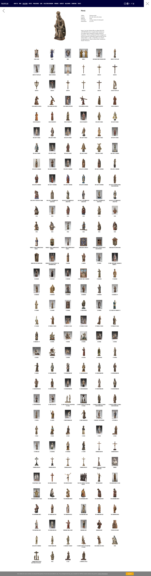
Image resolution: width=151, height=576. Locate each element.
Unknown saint (84, 530)
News (20, 3)
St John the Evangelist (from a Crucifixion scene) (99, 405)
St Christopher (84, 310)
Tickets (79, 3)
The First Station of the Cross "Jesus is (84, 483)
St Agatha (68, 263)
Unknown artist (92, 15)
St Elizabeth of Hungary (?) (114, 310)
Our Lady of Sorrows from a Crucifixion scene (115, 185)
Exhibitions (74, 3)
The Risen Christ (99, 483)
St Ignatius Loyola (83, 561)
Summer (114, 467)
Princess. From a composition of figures (36, 248)
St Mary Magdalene (68, 420)
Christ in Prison (52, 75)
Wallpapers (67, 3)
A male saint (36, 59)
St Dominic (99, 310)
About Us (16, 3)
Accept (130, 573)
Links (41, 3)
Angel (52, 59)
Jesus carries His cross (36, 106)
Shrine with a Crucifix (83, 247)
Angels (83, 59)
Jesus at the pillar (115, 90)
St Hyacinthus (99, 357)
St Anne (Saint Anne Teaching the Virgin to (115, 264)
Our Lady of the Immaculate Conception (52, 201)
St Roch (36, 436)
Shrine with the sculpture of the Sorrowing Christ (52, 264)
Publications (36, 3)
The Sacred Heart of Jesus (115, 483)
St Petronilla (115, 420)
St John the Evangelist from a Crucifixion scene (115, 405)
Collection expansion (48, 3)
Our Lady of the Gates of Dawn (36, 200)
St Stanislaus (36, 451)
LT (131, 3)
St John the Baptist (52, 404)
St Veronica (52, 451)
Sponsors (56, 3)
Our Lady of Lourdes (115, 153)
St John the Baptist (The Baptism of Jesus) (67, 405)
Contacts (62, 3)
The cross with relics (52, 483)
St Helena (84, 357)
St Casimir (37, 310)
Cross (68, 75)
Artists (30, 3)
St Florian (37, 326)
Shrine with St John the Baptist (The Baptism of (99, 248)
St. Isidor (83, 451)
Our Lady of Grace (99, 122)
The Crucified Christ (68, 483)
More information (103, 573)
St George (52, 341)
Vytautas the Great (115, 530)
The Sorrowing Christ (52, 498)
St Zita (68, 561)
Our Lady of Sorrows (36, 169)
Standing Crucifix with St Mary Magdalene (99, 468)
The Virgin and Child (52, 514)
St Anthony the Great (68, 545)
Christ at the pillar (115, 59)
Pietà (37, 216)
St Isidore (115, 357)
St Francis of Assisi (52, 326)
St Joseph (37, 420)
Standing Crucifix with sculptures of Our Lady (36, 562)
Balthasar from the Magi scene (99, 59)
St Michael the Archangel (99, 420)
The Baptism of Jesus (36, 483)
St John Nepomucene (52, 373)
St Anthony (36, 279)
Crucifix (83, 75)
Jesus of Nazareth (99, 106)
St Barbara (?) (115, 294)
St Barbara (99, 279)
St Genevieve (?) (36, 341)
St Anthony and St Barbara (83, 279)
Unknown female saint (68, 530)
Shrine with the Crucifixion (114, 247)
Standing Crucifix (99, 451)
